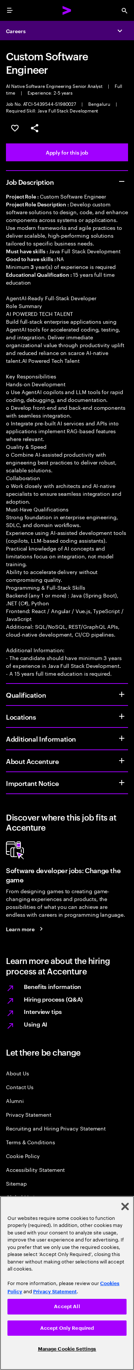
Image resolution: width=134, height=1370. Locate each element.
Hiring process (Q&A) (53, 999)
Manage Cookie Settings (67, 1349)
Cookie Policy (23, 1156)
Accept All (67, 1306)
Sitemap (16, 1183)
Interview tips (43, 1011)
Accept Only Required (67, 1328)
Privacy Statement (28, 1114)
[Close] (125, 1206)
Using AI (35, 1024)
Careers (16, 30)
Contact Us (20, 1087)
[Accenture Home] (67, 10)
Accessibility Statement (35, 1169)
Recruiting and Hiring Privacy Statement (56, 1128)
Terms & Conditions (30, 1142)
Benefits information (52, 986)
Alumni (15, 1100)
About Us (17, 1073)
